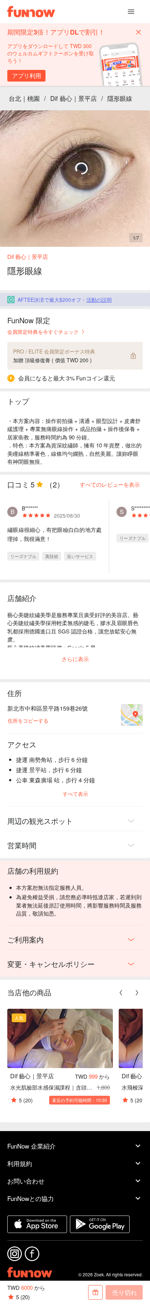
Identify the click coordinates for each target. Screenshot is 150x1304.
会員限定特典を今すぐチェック (43, 331)
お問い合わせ (25, 1180)
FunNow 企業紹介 (31, 1145)
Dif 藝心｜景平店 (73, 98)
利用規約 (19, 1163)
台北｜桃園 (24, 98)
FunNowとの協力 (30, 1198)
